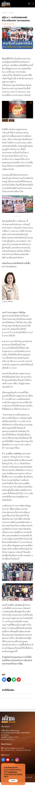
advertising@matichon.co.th (14, 748)
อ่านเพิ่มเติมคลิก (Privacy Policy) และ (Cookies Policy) (13, 774)
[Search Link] (29, 4)
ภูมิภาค (11, 12)
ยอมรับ (13, 780)
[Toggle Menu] (33, 4)
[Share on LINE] (14, 679)
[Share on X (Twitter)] (9, 679)
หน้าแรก (4, 12)
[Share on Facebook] (4, 679)
